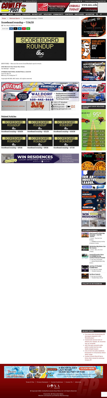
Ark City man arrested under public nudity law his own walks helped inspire (94, 347)
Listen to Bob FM (75, 1)
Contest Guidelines (57, 382)
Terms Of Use (30, 382)
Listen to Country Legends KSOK (94, 1)
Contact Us (69, 382)
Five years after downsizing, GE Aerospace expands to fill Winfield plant (95, 336)
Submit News (6, 1)
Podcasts (26, 14)
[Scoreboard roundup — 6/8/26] (40, 140)
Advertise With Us (31, 1)
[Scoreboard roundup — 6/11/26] (40, 124)
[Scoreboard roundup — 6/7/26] (66, 140)
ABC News (19, 25)
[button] (97, 14)
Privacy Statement (42, 382)
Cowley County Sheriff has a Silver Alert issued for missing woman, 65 (94, 358)
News (10, 14)
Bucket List (37, 14)
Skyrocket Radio (58, 394)
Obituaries (79, 14)
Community (58, 14)
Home (4, 14)
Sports (18, 14)
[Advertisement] (67, 7)
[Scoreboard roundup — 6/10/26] (66, 124)
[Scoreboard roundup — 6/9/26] (14, 140)
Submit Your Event (17, 1)
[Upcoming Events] (85, 238)
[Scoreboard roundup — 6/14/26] (14, 124)
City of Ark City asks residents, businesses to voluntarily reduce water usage (95, 352)
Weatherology (64, 395)
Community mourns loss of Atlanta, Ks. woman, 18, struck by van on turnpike (95, 341)
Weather (47, 14)
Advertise (90, 14)
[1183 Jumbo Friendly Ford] (40, 86)
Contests (69, 14)
